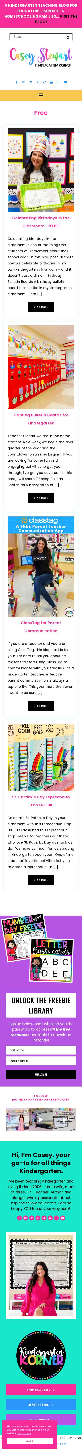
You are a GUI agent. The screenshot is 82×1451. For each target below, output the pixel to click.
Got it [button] (29, 1441)
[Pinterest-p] (30, 82)
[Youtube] (65, 82)
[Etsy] (58, 82)
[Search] (68, 38)
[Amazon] (37, 82)
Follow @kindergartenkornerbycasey (41, 1098)
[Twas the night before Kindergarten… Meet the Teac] (17, 1119)
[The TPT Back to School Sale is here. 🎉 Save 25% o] (64, 1119)
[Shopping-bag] (51, 82)
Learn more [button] (24, 1433)
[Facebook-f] (17, 82)
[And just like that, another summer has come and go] (41, 1119)
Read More (41, 307)
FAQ (63, 1438)
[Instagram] (24, 82)
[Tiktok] (44, 82)
